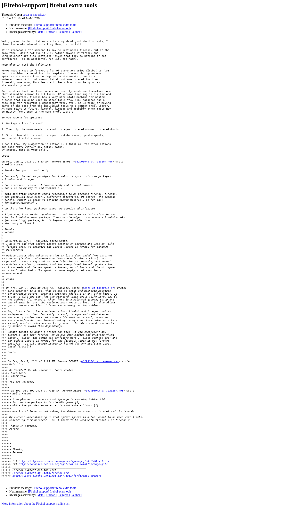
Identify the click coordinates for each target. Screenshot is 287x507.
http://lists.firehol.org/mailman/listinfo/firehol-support (57, 475)
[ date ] (41, 31)
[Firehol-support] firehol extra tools (54, 24)
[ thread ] (51, 31)
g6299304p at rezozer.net (93, 161)
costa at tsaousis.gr (34, 14)
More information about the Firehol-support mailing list (35, 503)
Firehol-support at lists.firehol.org (40, 472)
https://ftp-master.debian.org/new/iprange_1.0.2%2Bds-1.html (65, 461)
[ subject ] (64, 31)
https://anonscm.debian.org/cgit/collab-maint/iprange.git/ (63, 464)
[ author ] (76, 31)
